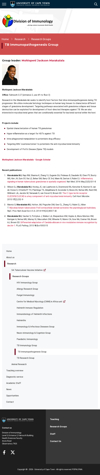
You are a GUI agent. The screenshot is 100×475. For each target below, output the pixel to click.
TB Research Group (25, 358)
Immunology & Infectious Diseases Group (35, 326)
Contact (10, 402)
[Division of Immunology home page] (27, 20)
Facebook (4, 452)
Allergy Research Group (27, 289)
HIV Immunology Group (27, 282)
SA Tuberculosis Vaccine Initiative (27, 270)
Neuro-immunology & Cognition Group (34, 333)
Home (9, 251)
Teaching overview (14, 370)
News (8, 389)
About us (10, 257)
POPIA (74, 469)
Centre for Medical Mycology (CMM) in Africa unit (39, 301)
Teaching (54, 419)
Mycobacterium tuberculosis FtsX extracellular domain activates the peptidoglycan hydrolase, (52, 208)
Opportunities (12, 395)
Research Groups (20, 276)
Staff (52, 434)
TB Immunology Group (27, 345)
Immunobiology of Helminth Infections (34, 314)
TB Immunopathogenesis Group (32, 352)
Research (11, 263)
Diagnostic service (14, 377)
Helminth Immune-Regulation (30, 308)
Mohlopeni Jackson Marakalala (43, 60)
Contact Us (55, 441)
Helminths (21, 320)
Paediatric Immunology (27, 339)
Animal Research (19, 364)
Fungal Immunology (25, 295)
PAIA (80, 469)
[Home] (17, 420)
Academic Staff (13, 383)
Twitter (12, 452)
